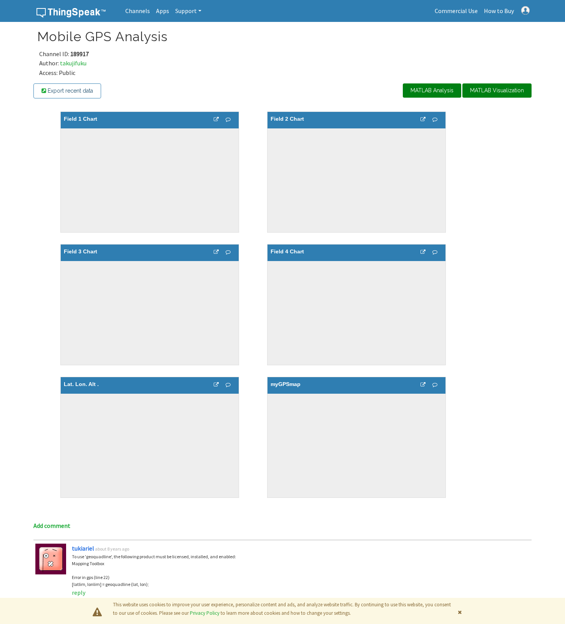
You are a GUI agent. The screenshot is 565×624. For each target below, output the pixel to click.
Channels (137, 11)
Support (186, 11)
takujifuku (73, 63)
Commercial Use (456, 11)
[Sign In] (525, 9)
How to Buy (499, 11)
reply (78, 592)
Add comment (51, 525)
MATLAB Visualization (497, 90)
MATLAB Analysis (432, 90)
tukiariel (83, 548)
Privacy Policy (204, 613)
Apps (162, 11)
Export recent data (69, 91)
